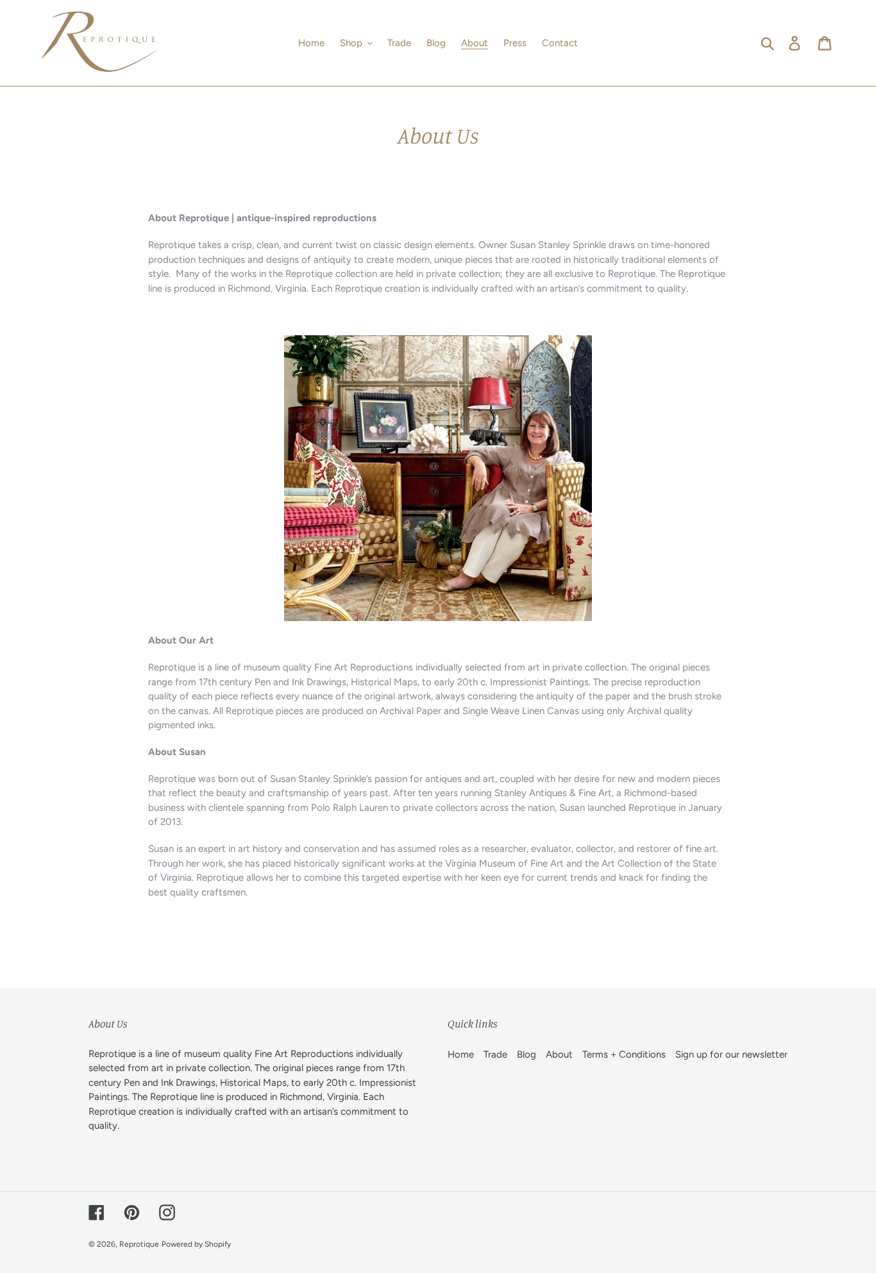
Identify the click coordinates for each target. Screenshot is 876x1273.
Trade (495, 1054)
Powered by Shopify (196, 1244)
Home (461, 1054)
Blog (526, 1054)
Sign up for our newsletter (731, 1054)
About (559, 1054)
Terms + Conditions (624, 1054)
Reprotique (139, 1244)
